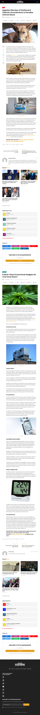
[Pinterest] (3, 58)
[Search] (37, 2)
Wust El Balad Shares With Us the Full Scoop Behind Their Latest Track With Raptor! (29, 152)
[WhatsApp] (3, 60)
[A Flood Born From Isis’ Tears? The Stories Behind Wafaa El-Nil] (10, 566)
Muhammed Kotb (7, 17)
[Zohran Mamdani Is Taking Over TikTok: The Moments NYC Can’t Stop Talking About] (10, 582)
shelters (21, 144)
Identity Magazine (21, 115)
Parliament (17, 144)
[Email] (3, 63)
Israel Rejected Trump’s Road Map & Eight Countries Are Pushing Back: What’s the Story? (28, 182)
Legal (13, 144)
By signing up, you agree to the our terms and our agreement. (20, 263)
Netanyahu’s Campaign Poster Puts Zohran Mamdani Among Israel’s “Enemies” (10, 182)
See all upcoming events (7, 238)
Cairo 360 (21, 75)
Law (10, 144)
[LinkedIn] (3, 55)
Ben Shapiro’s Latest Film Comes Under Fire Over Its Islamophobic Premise (29, 573)
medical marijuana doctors (18, 534)
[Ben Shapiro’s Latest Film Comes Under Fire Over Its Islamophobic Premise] (29, 566)
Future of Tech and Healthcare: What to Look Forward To (28, 546)
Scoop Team (7, 279)
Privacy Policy (26, 263)
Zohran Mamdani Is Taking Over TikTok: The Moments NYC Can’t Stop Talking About (10, 590)
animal (7, 144)
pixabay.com (22, 365)
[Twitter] (3, 52)
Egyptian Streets (14, 55)
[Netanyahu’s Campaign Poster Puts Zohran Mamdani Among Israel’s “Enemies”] (10, 175)
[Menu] (3, 2)
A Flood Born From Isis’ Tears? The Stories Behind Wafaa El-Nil (9, 573)
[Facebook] (3, 50)
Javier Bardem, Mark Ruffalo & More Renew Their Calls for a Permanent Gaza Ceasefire (10, 199)
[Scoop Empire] (20, 2)
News (3, 7)
